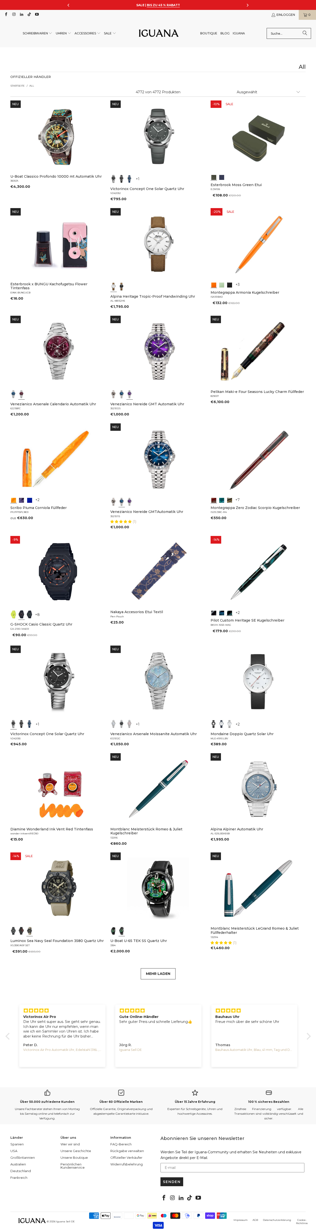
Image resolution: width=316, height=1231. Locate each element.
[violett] (130, 394)
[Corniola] (14, 500)
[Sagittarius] (222, 500)
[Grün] (222, 285)
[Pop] (30, 500)
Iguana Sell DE (65, 1221)
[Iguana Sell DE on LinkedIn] (21, 15)
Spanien (17, 1144)
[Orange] (214, 285)
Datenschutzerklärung (277, 1220)
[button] (38, 33)
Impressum (241, 1220)
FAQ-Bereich (121, 1144)
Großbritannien (22, 1157)
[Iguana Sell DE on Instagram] (13, 15)
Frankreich (18, 1178)
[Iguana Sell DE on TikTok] (29, 15)
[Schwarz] (114, 179)
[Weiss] (114, 286)
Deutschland (20, 1171)
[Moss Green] (214, 177)
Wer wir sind (70, 1144)
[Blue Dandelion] (222, 177)
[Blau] (130, 179)
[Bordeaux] (21, 394)
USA (13, 1151)
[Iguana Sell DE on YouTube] (37, 15)
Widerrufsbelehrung (126, 1164)
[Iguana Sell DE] (158, 33)
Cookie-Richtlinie (302, 1221)
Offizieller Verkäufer (126, 1157)
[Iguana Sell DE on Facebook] (6, 15)
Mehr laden (158, 973)
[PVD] (114, 931)
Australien (18, 1164)
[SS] (122, 931)
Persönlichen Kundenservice (72, 1165)
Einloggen (285, 15)
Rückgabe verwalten (127, 1151)
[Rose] (130, 724)
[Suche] (305, 33)
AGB (255, 1220)
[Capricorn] (230, 500)
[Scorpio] (214, 500)
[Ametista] (21, 500)
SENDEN (172, 1182)
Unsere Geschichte (75, 1151)
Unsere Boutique (74, 1157)
